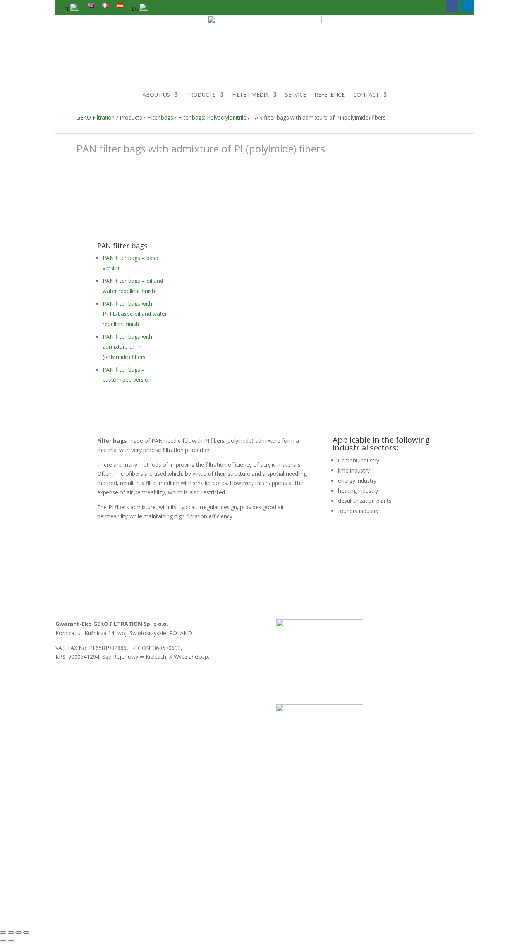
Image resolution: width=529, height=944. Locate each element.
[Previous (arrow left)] (3, 941)
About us (156, 94)
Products (201, 94)
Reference (329, 94)
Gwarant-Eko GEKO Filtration (184, 889)
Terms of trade (74, 817)
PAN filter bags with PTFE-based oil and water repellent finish (135, 313)
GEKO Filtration (95, 117)
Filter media (250, 94)
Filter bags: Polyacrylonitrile (212, 117)
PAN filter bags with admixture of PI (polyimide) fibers (127, 346)
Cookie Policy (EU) (233, 817)
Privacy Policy (119, 817)
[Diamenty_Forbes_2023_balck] (319, 710)
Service (295, 94)
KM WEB (267, 889)
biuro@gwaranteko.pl (106, 677)
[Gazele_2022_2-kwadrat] (319, 625)
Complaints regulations (173, 817)
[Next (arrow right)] (11, 941)
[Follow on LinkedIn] (467, 6)
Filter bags (160, 117)
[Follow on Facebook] (452, 6)
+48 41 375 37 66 (91, 687)
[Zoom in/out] (3, 932)
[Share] (18, 932)
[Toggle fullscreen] (11, 932)
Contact (366, 94)
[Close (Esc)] (26, 932)
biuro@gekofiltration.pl (172, 677)
